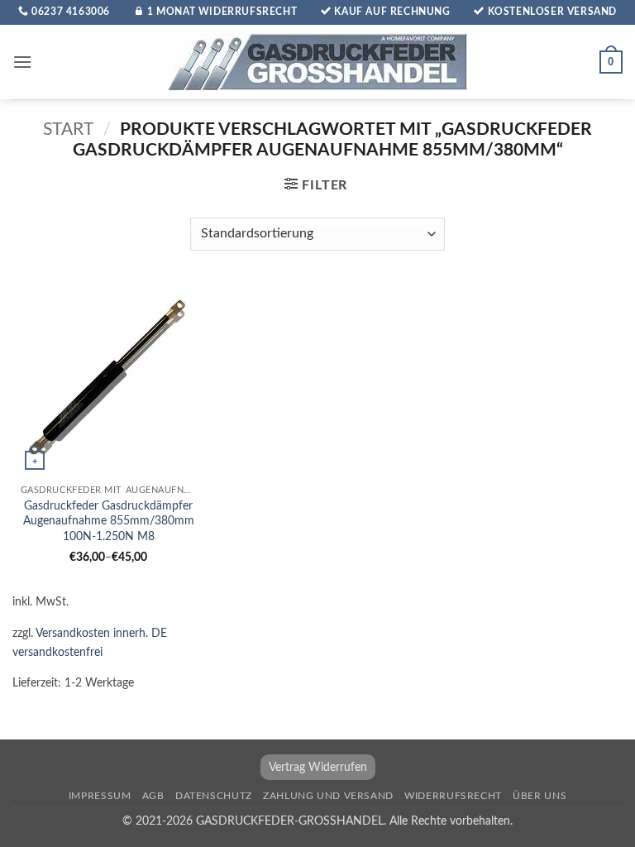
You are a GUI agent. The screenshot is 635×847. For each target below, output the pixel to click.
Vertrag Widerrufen (318, 767)
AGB (153, 796)
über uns (539, 796)
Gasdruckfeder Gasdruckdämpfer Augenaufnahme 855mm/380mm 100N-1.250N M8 (108, 521)
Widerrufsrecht (453, 796)
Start (68, 129)
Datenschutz (213, 796)
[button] (22, 61)
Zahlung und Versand (328, 796)
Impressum (100, 796)
